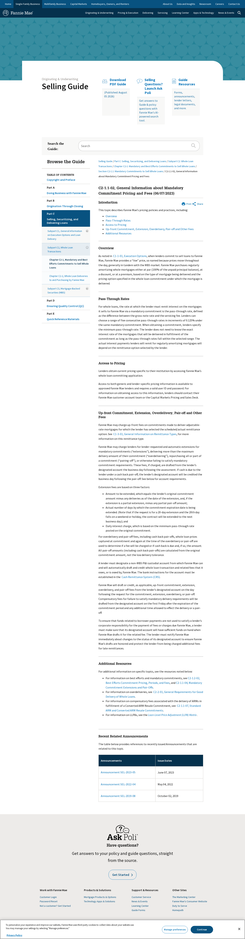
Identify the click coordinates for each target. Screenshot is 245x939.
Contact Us (234, 4)
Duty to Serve (179, 905)
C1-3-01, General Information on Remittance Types (144, 434)
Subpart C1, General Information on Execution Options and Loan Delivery (65, 234)
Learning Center (140, 905)
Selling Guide (65, 86)
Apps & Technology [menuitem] (203, 12)
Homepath (177, 910)
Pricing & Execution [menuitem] (128, 12)
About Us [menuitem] (168, 4)
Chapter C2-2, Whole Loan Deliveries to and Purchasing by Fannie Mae (68, 278)
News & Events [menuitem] (226, 12)
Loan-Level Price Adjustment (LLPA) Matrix (172, 715)
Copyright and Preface (61, 179)
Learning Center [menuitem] (180, 12)
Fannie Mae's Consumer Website (189, 901)
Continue (202, 929)
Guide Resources (186, 82)
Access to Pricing (116, 225)
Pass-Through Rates (118, 220)
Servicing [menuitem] (163, 12)
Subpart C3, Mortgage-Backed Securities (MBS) (64, 290)
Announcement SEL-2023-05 (118, 772)
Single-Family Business (28, 4)
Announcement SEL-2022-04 (118, 784)
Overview (111, 216)
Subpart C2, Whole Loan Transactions (60, 249)
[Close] (239, 929)
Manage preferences (175, 929)
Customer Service (141, 897)
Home (8, 4)
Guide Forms (138, 910)
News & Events (140, 901)
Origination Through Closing (65, 204)
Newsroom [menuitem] (205, 4)
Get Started (120, 875)
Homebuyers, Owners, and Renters (110, 4)
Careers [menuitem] (219, 4)
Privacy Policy (14, 935)
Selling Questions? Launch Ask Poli (154, 86)
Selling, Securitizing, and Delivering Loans (62, 219)
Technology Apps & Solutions (99, 901)
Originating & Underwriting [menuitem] (99, 12)
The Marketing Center (183, 897)
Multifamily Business (55, 4)
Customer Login (48, 897)
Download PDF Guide (118, 82)
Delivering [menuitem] (148, 12)
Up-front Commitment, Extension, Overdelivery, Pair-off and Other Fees (150, 229)
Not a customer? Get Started (55, 905)
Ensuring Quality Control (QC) (65, 304)
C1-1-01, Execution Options (130, 256)
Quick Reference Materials (63, 317)
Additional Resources (118, 233)
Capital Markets (78, 4)
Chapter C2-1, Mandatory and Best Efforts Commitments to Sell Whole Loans (69, 263)
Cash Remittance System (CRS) (141, 577)
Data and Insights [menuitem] (186, 4)
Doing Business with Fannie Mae (66, 191)
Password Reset (48, 901)
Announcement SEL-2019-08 (118, 796)
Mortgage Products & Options (100, 897)
